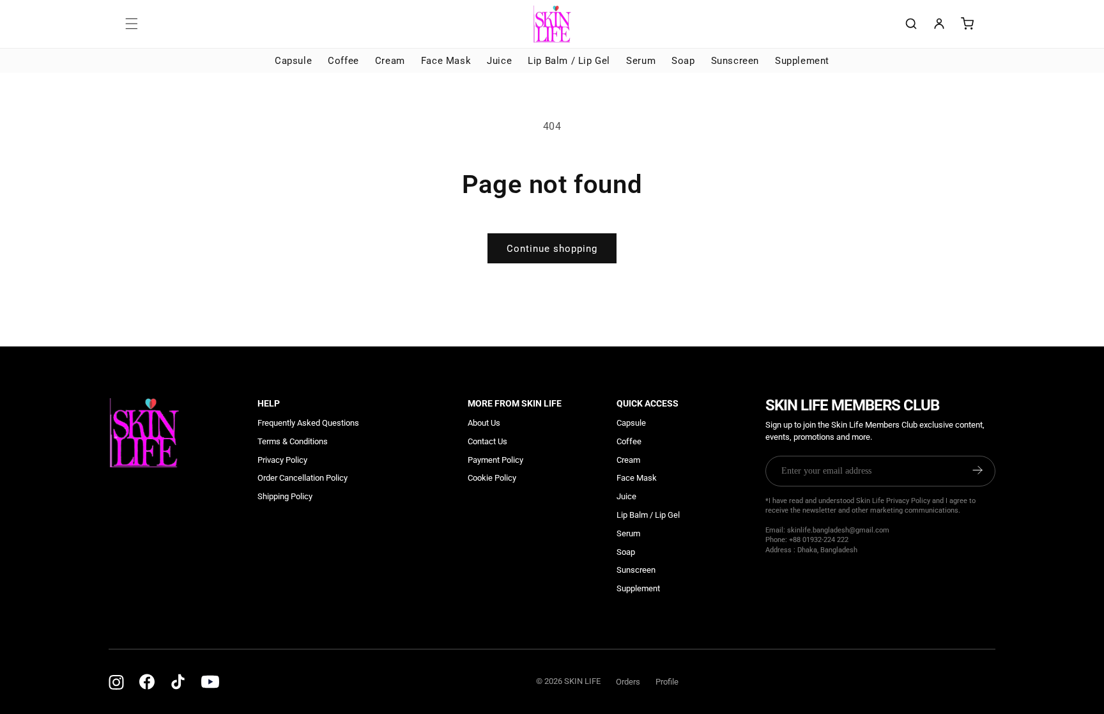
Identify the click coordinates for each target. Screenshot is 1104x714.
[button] (132, 24)
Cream (390, 60)
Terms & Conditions (292, 441)
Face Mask (446, 60)
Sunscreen (735, 60)
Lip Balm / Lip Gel (569, 60)
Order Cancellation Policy (302, 478)
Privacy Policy (282, 460)
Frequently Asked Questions (308, 423)
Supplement (802, 60)
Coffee (343, 60)
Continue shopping (552, 248)
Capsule (293, 60)
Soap (682, 60)
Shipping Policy (284, 496)
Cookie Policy (492, 478)
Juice (499, 60)
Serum (641, 60)
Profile (667, 682)
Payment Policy (495, 460)
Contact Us (487, 441)
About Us (484, 423)
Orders (628, 682)
